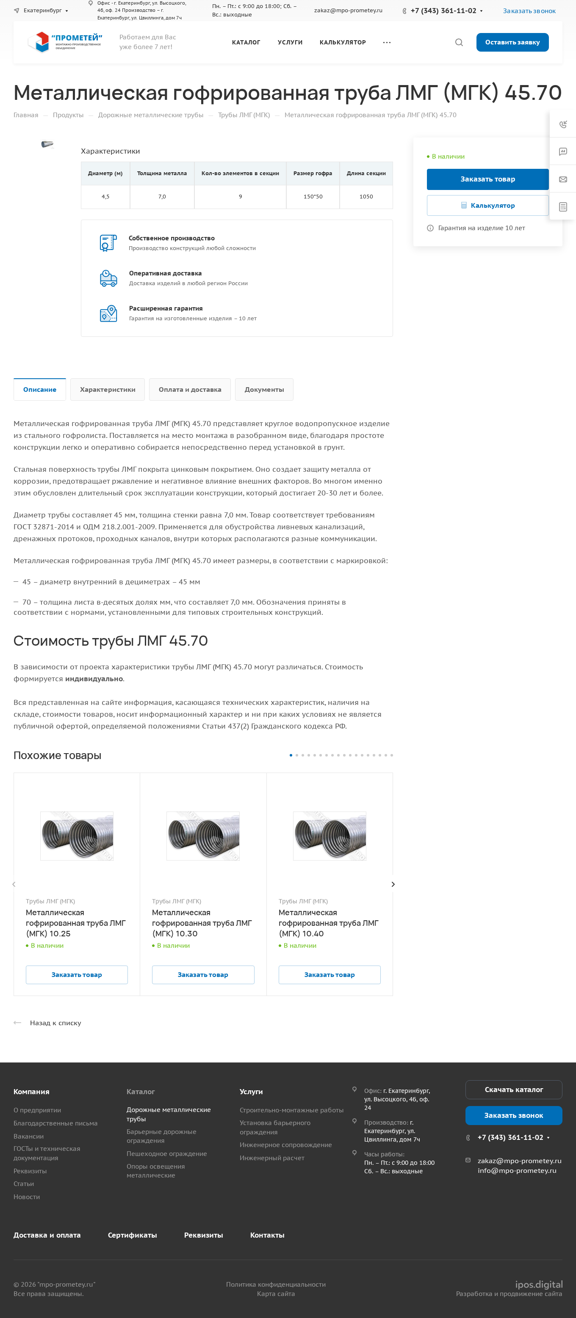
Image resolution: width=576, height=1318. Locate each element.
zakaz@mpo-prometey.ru (348, 10)
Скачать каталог (514, 1089)
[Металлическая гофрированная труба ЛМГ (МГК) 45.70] (47, 144)
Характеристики (108, 389)
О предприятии (37, 1110)
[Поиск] (459, 43)
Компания (32, 1091)
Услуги (251, 1091)
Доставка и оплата (47, 1235)
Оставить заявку (512, 42)
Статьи (24, 1184)
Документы (264, 389)
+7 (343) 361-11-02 (443, 10)
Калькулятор (493, 205)
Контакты (267, 1235)
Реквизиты (30, 1171)
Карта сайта (276, 1294)
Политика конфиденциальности (276, 1284)
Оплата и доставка (190, 389)
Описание (40, 389)
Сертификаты (132, 1235)
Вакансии (29, 1136)
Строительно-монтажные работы (292, 1110)
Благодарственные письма (56, 1123)
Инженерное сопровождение (286, 1145)
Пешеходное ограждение (167, 1154)
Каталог (141, 1091)
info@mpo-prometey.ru (517, 1170)
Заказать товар (488, 179)
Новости (27, 1197)
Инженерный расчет (272, 1158)
